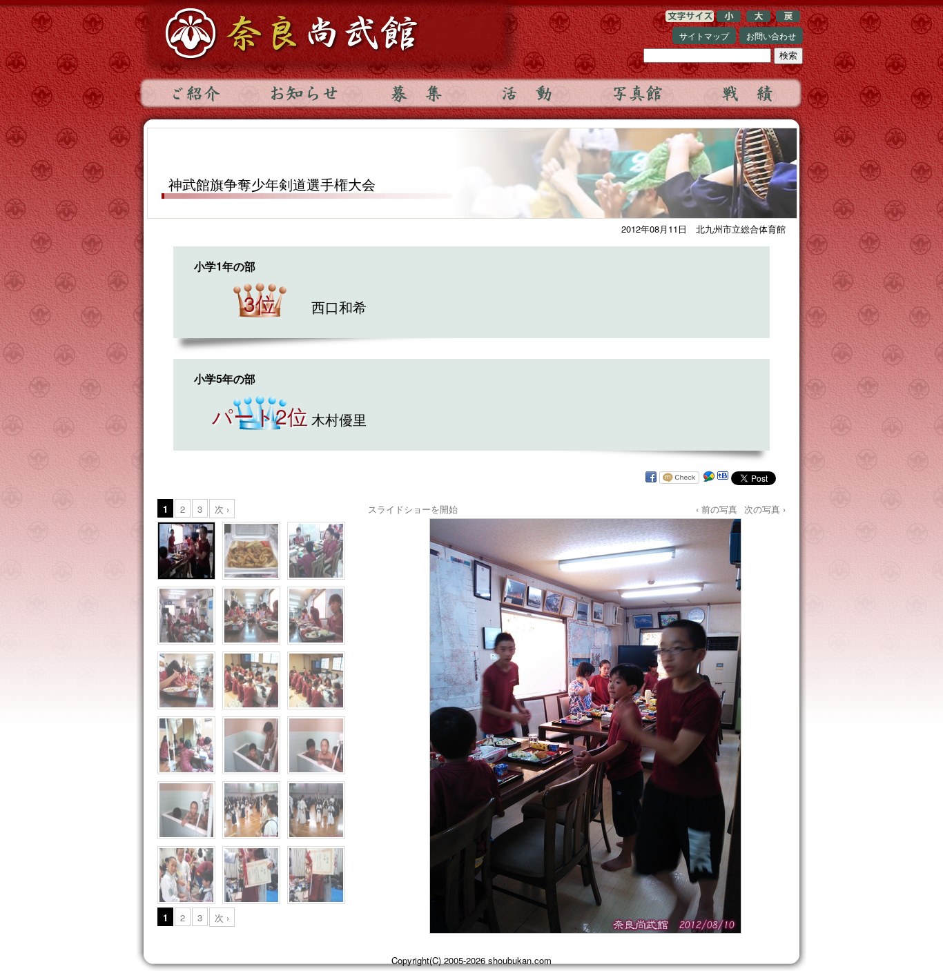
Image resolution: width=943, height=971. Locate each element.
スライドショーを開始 (413, 509)
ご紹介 (194, 93)
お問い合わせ (771, 35)
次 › (222, 509)
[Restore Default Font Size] (788, 18)
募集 (415, 93)
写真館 (636, 93)
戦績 (747, 93)
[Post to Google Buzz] (708, 477)
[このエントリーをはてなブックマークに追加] (722, 477)
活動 (526, 93)
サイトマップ (704, 35)
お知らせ (305, 93)
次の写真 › (765, 509)
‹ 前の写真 (716, 509)
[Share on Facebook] (651, 477)
